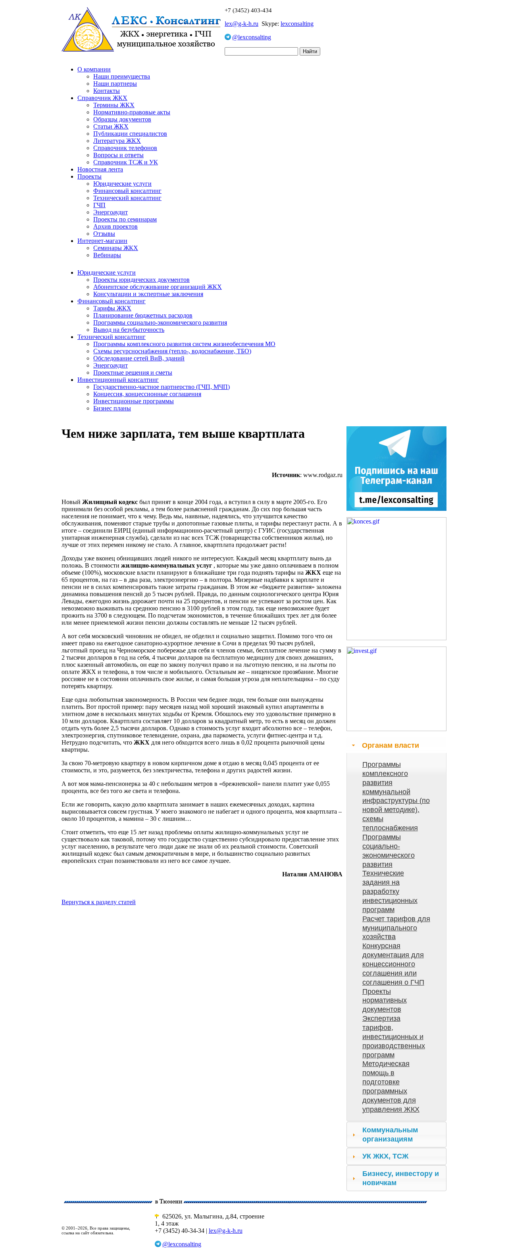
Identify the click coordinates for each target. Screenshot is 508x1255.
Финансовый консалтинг (127, 190)
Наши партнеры (115, 83)
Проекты (89, 176)
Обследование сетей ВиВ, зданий (139, 358)
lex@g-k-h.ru (241, 23)
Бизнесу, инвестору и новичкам (400, 1178)
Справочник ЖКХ (102, 97)
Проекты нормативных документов (384, 1000)
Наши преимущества (121, 76)
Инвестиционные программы (133, 401)
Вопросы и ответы (118, 155)
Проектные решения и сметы (132, 372)
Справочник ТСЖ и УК (125, 162)
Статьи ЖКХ (111, 126)
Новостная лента (100, 169)
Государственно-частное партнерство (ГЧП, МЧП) (161, 386)
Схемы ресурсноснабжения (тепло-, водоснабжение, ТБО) (172, 351)
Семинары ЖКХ (115, 247)
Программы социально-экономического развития (160, 322)
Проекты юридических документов (141, 279)
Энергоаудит (110, 212)
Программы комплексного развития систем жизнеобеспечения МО (184, 344)
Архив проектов (115, 226)
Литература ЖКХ (117, 140)
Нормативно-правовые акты (131, 112)
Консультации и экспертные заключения (148, 294)
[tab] (396, 745)
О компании (94, 69)
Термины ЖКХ (114, 105)
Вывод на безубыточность (128, 329)
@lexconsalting (251, 37)
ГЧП (99, 205)
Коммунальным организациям (390, 1134)
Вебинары (107, 255)
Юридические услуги (122, 183)
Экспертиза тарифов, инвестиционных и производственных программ (393, 1036)
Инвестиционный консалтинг (118, 379)
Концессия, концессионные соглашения (147, 394)
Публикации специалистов (130, 133)
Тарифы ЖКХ (112, 308)
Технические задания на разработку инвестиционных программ (390, 891)
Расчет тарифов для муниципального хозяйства (396, 928)
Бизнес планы (112, 408)
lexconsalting (297, 23)
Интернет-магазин (102, 240)
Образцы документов (122, 119)
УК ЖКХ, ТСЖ (385, 1156)
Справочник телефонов (125, 147)
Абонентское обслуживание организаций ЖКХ (157, 286)
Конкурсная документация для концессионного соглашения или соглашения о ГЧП (393, 964)
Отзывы (104, 233)
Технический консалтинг (127, 197)
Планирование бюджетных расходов (142, 315)
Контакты (106, 90)
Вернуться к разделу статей (99, 902)
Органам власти (390, 745)
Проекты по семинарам (125, 219)
